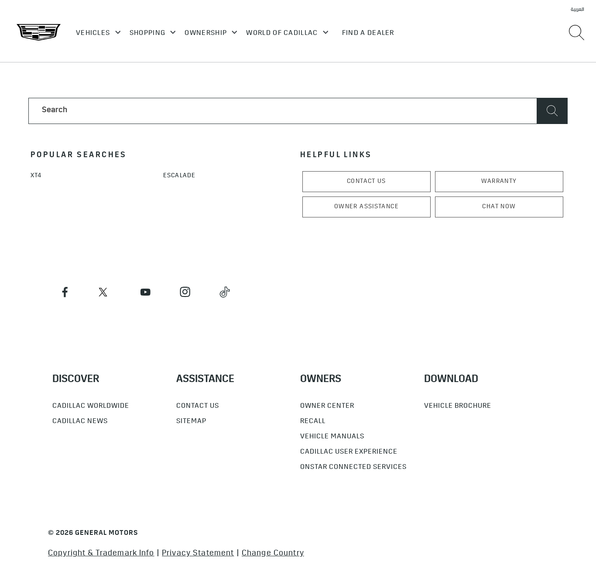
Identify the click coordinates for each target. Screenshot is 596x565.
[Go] (552, 111)
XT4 (36, 175)
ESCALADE (179, 175)
